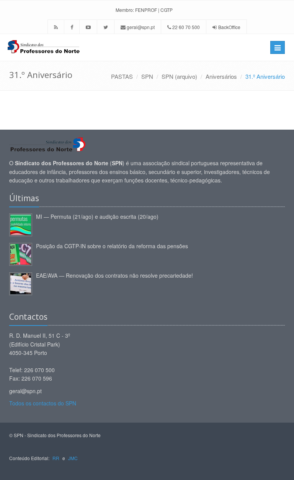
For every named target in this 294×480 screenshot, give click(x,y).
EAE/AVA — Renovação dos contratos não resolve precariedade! (114, 275)
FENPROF (146, 10)
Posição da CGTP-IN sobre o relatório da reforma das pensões (112, 246)
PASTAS (122, 76)
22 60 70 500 (185, 27)
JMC (73, 458)
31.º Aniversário (265, 76)
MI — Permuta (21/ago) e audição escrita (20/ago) (97, 216)
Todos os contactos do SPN (42, 403)
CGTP (166, 10)
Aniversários (221, 76)
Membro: (125, 10)
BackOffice (229, 27)
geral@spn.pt (140, 27)
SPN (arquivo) (179, 76)
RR (55, 458)
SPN (147, 76)
